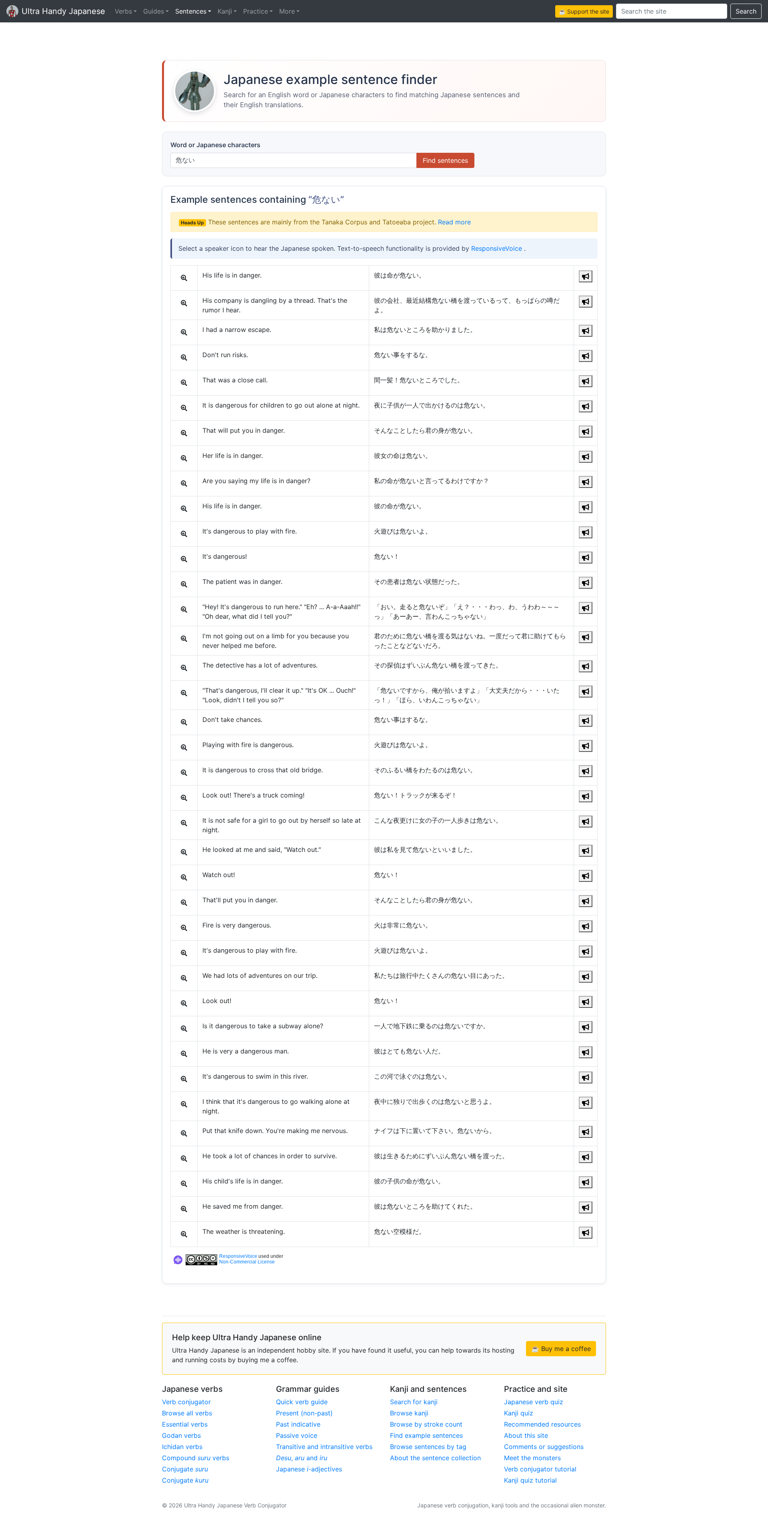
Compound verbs (195, 1458)
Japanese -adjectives (309, 1469)
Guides (153, 11)
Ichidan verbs (182, 1447)
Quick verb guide (302, 1402)
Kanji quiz (518, 1413)
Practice (255, 11)
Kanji (225, 11)
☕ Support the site (584, 11)
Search (746, 11)
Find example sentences (426, 1435)
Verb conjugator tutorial (540, 1469)
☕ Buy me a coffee (561, 1349)
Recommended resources (542, 1424)
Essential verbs (185, 1424)
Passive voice (296, 1435)
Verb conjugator (186, 1402)
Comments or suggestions (544, 1447)
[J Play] (585, 276)
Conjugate (185, 1469)
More (287, 11)
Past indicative (298, 1424)
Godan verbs (181, 1435)
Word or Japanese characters (215, 145)
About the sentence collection (435, 1458)
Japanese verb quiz (533, 1402)
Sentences (190, 11)
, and (301, 1458)
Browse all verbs (187, 1413)
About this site (526, 1435)
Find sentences (445, 160)
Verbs (123, 11)
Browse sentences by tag (428, 1447)
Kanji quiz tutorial (530, 1480)
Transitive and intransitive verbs (324, 1447)
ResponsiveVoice (497, 248)
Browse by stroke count (426, 1424)
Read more (454, 222)
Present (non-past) (304, 1413)
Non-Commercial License (247, 1262)
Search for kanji (414, 1402)
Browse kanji (409, 1413)
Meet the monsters (532, 1458)
